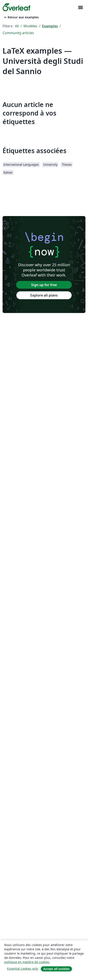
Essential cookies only (22, 969)
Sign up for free (44, 284)
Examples (50, 26)
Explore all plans (44, 295)
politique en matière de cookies (26, 962)
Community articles (18, 33)
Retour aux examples (21, 17)
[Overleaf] (16, 7)
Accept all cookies (56, 969)
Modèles (30, 26)
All (17, 26)
